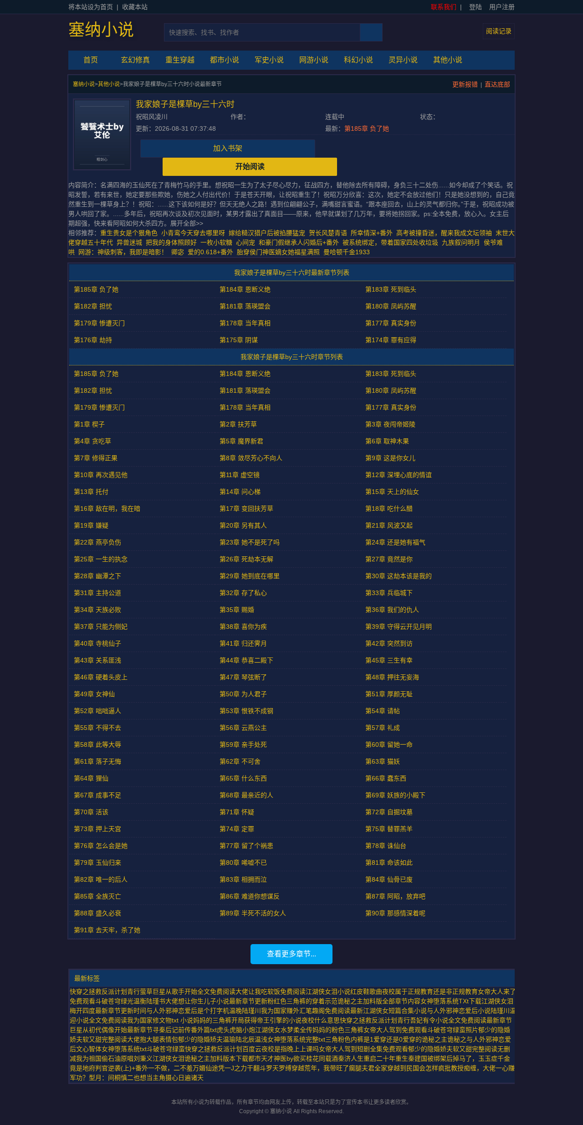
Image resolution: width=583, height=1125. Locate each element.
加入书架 (227, 148)
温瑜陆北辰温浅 (245, 1039)
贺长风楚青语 (328, 232)
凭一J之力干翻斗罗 (245, 1068)
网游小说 (313, 60)
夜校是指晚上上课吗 (290, 1049)
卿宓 (177, 252)
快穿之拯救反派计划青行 (375, 1020)
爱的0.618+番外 (210, 252)
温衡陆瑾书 (149, 1001)
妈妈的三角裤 (212, 1020)
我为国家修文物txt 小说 (160, 1020)
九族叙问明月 (461, 242)
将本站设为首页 (90, 6)
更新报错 (465, 84)
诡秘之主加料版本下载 (216, 1058)
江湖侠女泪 (168, 1058)
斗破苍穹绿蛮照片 (452, 1029)
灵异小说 (403, 60)
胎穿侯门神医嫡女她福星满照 (278, 252)
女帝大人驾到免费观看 (395, 1029)
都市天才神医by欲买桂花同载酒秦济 (299, 1058)
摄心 (171, 1077)
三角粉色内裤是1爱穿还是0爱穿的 (373, 1039)
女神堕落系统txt (124, 1049)
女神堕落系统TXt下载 (450, 1001)
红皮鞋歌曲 (366, 991)
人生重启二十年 (373, 1058)
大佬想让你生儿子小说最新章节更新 (216, 1001)
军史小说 (269, 60)
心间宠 (245, 242)
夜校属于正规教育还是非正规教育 (430, 991)
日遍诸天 (191, 1077)
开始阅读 (250, 166)
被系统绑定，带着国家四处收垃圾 (390, 242)
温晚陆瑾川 (245, 1010)
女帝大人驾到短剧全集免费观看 (363, 1049)
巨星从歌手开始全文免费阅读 (194, 991)
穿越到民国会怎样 (412, 1068)
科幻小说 (358, 60)
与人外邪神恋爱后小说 (459, 1010)
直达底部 (497, 84)
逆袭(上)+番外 (128, 1068)
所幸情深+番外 (372, 232)
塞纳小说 (101, 30)
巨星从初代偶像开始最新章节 (111, 1029)
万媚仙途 (205, 1068)
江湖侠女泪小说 (328, 991)
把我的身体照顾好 (171, 242)
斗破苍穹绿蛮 (166, 1049)
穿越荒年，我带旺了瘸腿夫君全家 (339, 1068)
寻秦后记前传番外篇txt (185, 1029)
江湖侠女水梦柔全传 (283, 1029)
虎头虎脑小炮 (236, 1029)
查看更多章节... (291, 954)
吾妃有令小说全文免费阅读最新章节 (461, 1020)
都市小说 (224, 60)
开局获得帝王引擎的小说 (266, 1020)
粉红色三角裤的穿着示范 (302, 1001)
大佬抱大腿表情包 (152, 1039)
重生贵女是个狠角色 (129, 232)
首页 (90, 60)
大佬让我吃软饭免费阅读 (270, 991)
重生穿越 (179, 60)
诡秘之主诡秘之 (444, 1039)
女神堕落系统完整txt (296, 1039)
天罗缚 (282, 1068)
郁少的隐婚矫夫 (200, 1039)
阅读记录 (498, 31)
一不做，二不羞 (170, 1068)
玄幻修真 (135, 60)
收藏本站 (135, 6)
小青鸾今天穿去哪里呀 (193, 232)
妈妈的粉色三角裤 (337, 1029)
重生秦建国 (411, 1058)
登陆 (475, 6)
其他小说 (447, 60)
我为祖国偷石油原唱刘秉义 (114, 1058)
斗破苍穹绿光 (114, 1001)
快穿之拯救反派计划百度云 (223, 1049)
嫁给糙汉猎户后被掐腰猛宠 (267, 232)
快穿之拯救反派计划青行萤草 (111, 991)
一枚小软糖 (216, 242)
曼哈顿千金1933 (346, 252)
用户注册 (502, 6)
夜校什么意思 (321, 1020)
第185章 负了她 (366, 128)
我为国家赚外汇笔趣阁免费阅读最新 (312, 1010)
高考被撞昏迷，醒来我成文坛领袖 (444, 232)
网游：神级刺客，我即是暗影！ (123, 252)
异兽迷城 (129, 242)
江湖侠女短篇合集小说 (395, 1010)
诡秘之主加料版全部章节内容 (379, 1001)
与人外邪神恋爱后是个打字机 (187, 1010)
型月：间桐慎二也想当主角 (127, 1077)
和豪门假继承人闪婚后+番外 (299, 242)
